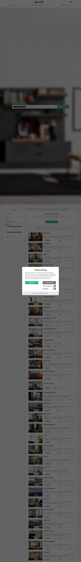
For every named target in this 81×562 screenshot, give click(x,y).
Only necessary (49, 282)
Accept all (31, 282)
